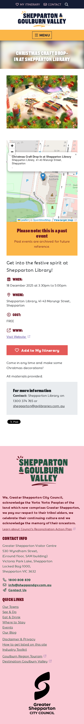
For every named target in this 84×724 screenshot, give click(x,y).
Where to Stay (13, 622)
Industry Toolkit (14, 649)
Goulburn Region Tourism (22, 656)
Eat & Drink (11, 617)
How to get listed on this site (24, 644)
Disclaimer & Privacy (18, 639)
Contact (54, 4)
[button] (42, 177)
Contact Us (17, 589)
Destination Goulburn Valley (25, 661)
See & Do (9, 611)
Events (7, 627)
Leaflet (24, 220)
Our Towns (10, 606)
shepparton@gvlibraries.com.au (39, 405)
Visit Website (17, 336)
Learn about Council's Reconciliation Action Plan (37, 529)
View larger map (64, 220)
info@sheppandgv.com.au (29, 584)
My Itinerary (30, 4)
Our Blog (9, 632)
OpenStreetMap (42, 220)
